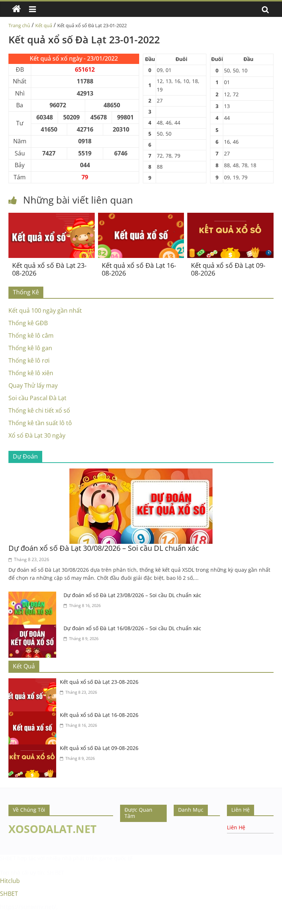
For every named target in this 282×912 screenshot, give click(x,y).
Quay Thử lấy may (33, 385)
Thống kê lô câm (31, 335)
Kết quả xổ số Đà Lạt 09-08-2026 (228, 269)
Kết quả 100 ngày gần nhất (45, 310)
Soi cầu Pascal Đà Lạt (37, 398)
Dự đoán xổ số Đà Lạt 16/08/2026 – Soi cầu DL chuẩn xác (132, 628)
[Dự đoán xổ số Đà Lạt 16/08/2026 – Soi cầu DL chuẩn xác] (34, 629)
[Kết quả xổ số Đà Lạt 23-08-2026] (51, 217)
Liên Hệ (236, 827)
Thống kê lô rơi (29, 360)
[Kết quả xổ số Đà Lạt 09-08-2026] (230, 217)
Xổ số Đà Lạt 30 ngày (36, 435)
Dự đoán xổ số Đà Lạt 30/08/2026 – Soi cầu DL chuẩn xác (103, 548)
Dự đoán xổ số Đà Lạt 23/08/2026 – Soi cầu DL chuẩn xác (132, 595)
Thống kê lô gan (30, 348)
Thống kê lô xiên (30, 373)
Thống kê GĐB (28, 323)
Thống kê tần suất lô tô (40, 423)
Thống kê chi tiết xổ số (39, 410)
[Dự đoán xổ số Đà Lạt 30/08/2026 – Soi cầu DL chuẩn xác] (141, 473)
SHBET (8, 858)
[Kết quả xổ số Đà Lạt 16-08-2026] (141, 217)
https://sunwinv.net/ (28, 907)
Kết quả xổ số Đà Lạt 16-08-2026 (139, 269)
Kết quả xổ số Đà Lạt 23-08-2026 (49, 269)
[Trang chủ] (16, 9)
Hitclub (10, 881)
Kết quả (43, 25)
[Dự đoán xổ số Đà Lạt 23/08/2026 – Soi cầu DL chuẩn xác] (34, 596)
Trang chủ (19, 25)
